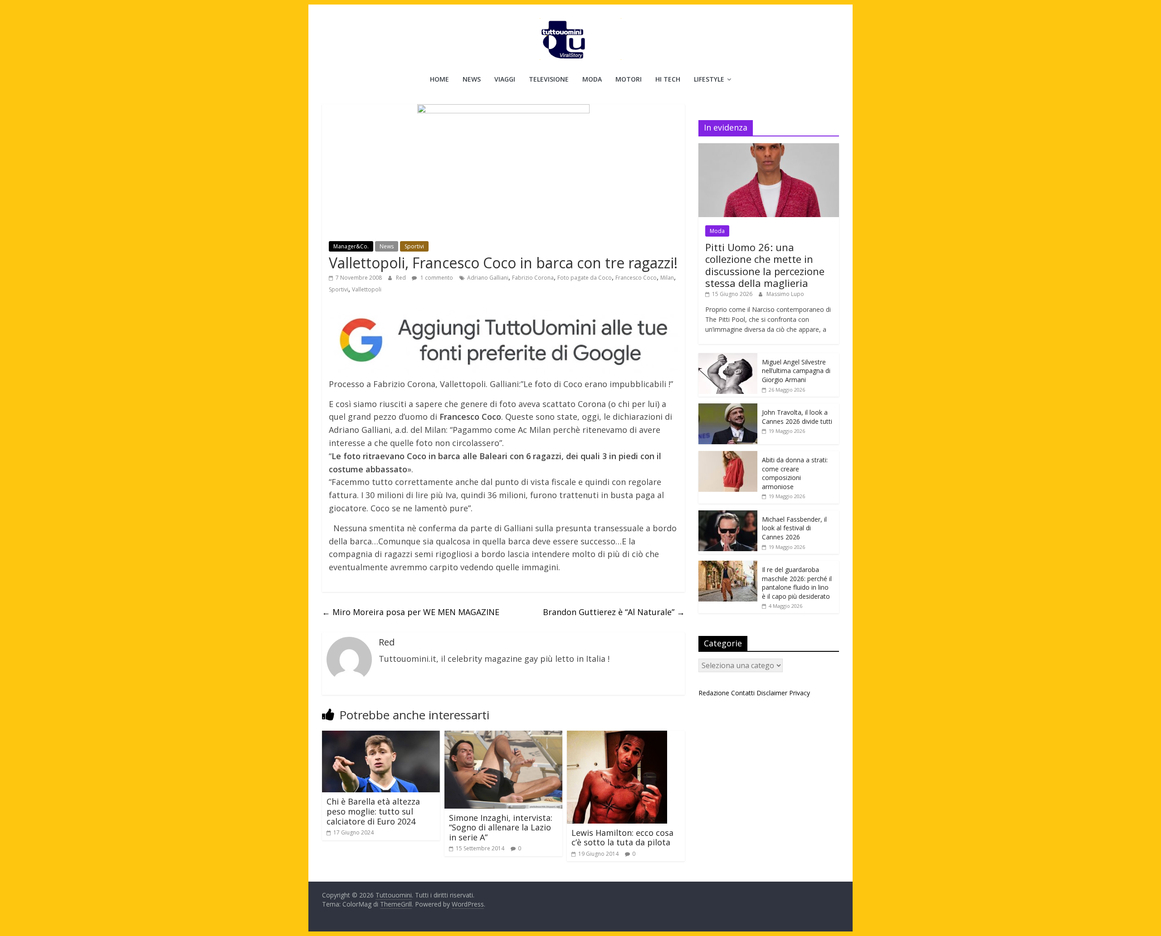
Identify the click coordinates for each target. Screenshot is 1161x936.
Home (439, 79)
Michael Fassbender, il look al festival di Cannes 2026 (794, 528)
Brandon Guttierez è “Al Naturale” (614, 611)
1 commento (436, 277)
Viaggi (504, 79)
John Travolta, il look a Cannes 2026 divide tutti (797, 417)
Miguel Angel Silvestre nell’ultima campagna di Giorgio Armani (796, 371)
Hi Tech (667, 79)
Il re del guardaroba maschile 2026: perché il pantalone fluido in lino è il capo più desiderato (797, 583)
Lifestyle (709, 79)
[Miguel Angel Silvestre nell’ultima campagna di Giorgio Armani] (727, 358)
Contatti (743, 693)
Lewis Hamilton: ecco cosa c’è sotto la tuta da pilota (622, 837)
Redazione (713, 693)
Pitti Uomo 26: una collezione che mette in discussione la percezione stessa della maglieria (764, 265)
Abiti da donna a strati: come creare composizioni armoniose (795, 473)
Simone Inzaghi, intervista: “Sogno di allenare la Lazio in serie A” (500, 827)
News (472, 79)
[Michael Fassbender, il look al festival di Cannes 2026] (727, 515)
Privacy (799, 693)
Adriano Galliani (487, 277)
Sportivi (414, 246)
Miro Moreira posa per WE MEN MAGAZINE (410, 611)
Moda (592, 79)
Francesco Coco (636, 277)
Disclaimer (771, 693)
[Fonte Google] (503, 340)
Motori (628, 79)
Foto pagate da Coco (584, 277)
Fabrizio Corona (533, 277)
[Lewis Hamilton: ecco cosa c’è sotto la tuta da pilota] (617, 736)
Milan (667, 277)
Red (401, 277)
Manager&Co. (351, 246)
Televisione (549, 79)
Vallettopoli (366, 289)
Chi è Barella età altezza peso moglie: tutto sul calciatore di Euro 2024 (373, 811)
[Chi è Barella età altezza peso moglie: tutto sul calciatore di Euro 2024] (381, 736)
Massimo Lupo (785, 294)
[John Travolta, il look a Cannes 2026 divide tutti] (727, 408)
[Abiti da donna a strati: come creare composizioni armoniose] (727, 455)
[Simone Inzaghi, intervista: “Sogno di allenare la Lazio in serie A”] (503, 736)
